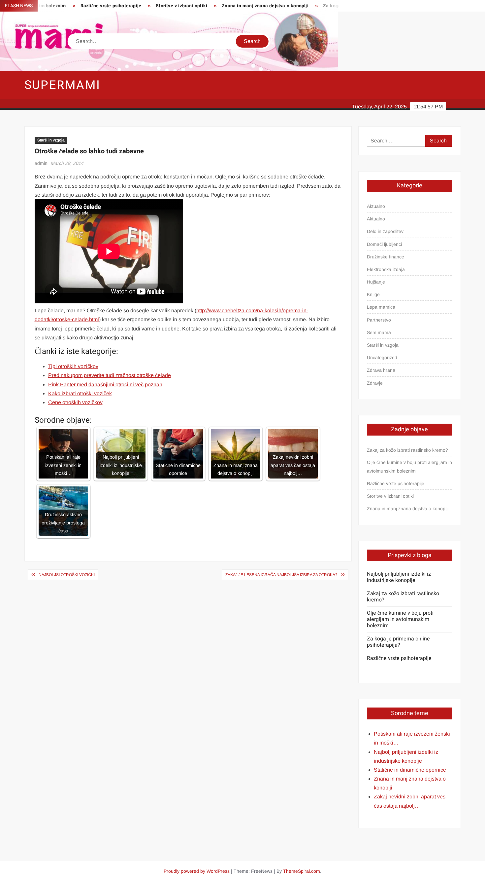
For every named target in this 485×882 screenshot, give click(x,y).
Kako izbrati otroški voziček (80, 393)
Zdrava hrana (381, 370)
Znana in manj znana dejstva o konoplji (246, 5)
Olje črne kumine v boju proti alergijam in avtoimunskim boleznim (409, 467)
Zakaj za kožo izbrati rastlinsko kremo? (407, 450)
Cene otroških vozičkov (75, 402)
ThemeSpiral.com (301, 871)
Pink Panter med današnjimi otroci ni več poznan (105, 384)
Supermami (62, 85)
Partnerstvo (379, 320)
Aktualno (376, 206)
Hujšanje (376, 282)
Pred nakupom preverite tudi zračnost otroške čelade (109, 375)
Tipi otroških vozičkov (73, 366)
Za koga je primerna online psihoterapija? (398, 642)
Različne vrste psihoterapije (91, 5)
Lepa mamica (381, 307)
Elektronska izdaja (386, 269)
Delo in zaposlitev (385, 231)
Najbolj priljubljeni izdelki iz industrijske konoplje (399, 577)
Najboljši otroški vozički (67, 574)
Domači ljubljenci (384, 244)
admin (41, 163)
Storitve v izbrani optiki (162, 5)
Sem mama (379, 332)
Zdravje (375, 383)
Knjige (373, 294)
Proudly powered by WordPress (197, 871)
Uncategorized (382, 357)
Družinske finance (385, 256)
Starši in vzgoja (51, 140)
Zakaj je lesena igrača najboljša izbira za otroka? (281, 574)
